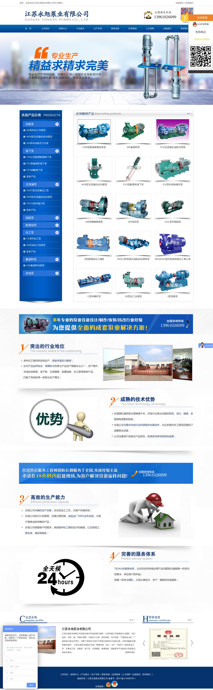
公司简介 (46, 28)
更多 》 (190, 114)
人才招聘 (150, 28)
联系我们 (189, 3)
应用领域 (133, 28)
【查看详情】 (129, 652)
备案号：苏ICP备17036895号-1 (122, 678)
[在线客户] (184, 17)
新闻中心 (63, 28)
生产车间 (98, 28)
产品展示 (80, 28)
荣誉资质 (115, 28)
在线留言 (180, 3)
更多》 (132, 620)
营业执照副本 (168, 643)
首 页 (28, 28)
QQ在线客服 (203, 24)
